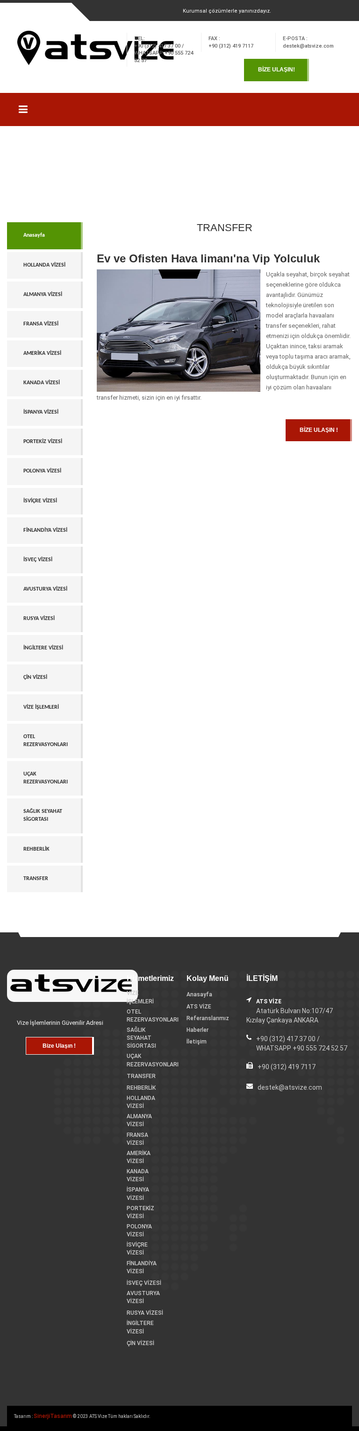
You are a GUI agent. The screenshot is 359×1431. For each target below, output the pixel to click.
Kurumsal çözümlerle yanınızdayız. (227, 11)
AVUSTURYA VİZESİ (45, 589)
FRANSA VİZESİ (40, 324)
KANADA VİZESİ (41, 383)
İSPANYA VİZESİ (40, 412)
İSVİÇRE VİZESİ (40, 501)
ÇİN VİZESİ (35, 677)
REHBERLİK (36, 849)
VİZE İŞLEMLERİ (41, 707)
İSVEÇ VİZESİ (37, 560)
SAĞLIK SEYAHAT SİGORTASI (42, 815)
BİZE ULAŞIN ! (319, 430)
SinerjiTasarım (53, 1416)
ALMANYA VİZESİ (42, 294)
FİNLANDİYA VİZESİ (45, 530)
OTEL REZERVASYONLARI (45, 740)
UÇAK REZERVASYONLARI (45, 778)
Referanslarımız (208, 1018)
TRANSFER (35, 878)
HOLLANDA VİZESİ (44, 265)
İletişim (197, 1041)
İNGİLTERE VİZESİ (43, 648)
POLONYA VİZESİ (42, 471)
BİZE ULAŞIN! (276, 69)
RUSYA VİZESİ (39, 618)
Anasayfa (34, 235)
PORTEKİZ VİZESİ (42, 441)
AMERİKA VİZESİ (42, 353)
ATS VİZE (199, 1006)
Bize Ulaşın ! (59, 1046)
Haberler (197, 1030)
